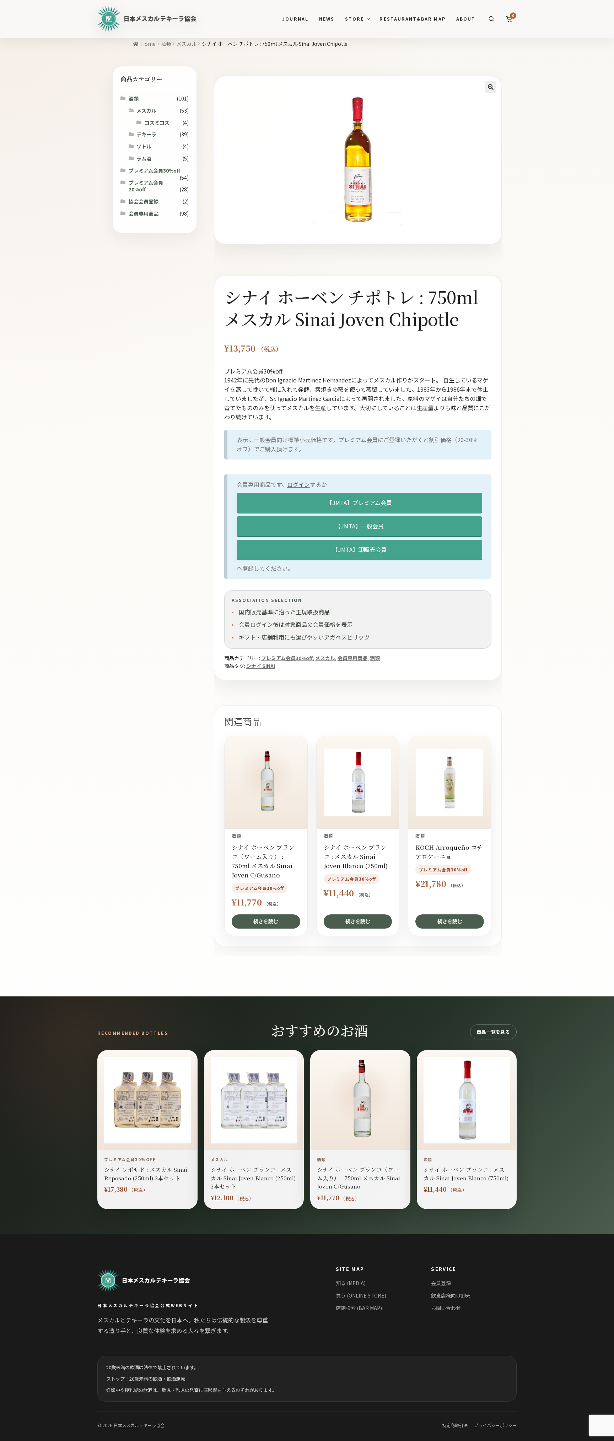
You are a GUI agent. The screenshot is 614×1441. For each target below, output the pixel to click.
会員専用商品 (352, 658)
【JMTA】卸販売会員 (359, 549)
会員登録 (441, 1283)
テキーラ (146, 134)
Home (148, 43)
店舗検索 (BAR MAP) (359, 1307)
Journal (295, 19)
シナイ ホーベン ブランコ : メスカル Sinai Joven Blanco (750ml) (466, 1173)
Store (354, 19)
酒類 (166, 43)
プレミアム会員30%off (287, 658)
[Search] (491, 18)
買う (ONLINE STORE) (361, 1295)
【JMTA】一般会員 (359, 526)
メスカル (186, 43)
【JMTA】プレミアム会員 (359, 502)
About (465, 19)
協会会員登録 (143, 201)
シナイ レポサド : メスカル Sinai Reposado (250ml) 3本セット (145, 1173)
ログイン (298, 484)
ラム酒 (143, 158)
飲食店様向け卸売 (451, 1295)
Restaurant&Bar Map (412, 19)
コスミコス (157, 122)
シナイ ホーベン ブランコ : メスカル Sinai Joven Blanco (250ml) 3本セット (253, 1177)
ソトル (143, 146)
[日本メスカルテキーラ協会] (151, 1280)
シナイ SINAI (260, 665)
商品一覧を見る (493, 1032)
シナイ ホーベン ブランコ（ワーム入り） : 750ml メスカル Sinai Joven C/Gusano (358, 1177)
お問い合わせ (446, 1307)
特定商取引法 (455, 1425)
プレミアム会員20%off (146, 186)
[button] (490, 87)
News (326, 19)
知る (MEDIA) (351, 1283)
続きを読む (265, 921)
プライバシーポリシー (495, 1425)
